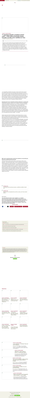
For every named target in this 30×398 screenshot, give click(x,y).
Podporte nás (2, 0)
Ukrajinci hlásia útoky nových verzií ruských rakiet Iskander (10, 227)
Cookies (19, 392)
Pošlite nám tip (25, 206)
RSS (10, 392)
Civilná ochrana (8, 33)
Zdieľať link (11, 206)
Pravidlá (17, 392)
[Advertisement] (15, 12)
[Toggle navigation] (2, 5)
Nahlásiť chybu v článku (18, 206)
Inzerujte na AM (7, 0)
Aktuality (3, 33)
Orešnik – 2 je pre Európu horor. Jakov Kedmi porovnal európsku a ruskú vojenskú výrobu (13, 224)
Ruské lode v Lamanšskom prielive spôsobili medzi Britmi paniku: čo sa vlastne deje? (13, 229)
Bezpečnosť (7, 311)
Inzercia (12, 392)
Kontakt (14, 392)
